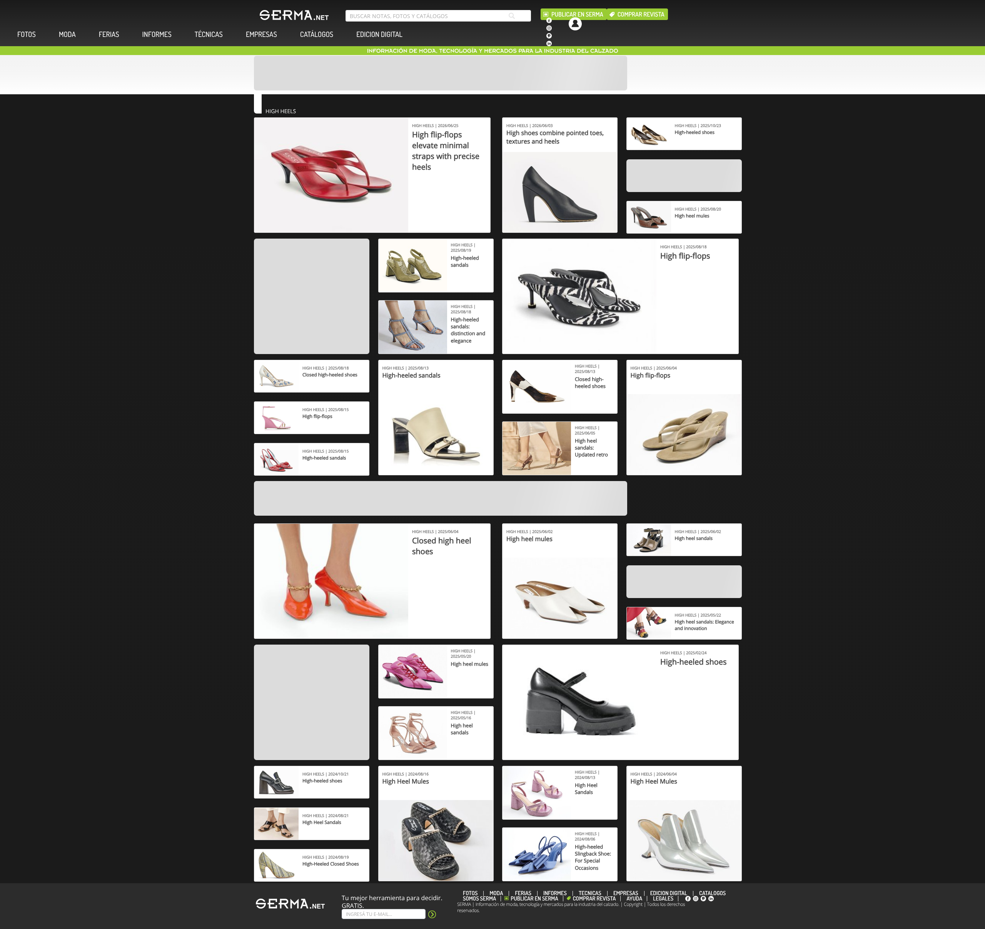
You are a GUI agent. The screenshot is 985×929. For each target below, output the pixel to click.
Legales (663, 898)
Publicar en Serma (577, 14)
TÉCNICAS (209, 34)
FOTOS (26, 34)
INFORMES (157, 34)
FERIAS (109, 34)
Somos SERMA (479, 898)
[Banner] (440, 73)
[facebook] (549, 20)
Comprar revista (641, 14)
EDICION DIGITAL (379, 34)
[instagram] (549, 28)
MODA (67, 34)
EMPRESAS (261, 34)
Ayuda (634, 898)
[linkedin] (549, 43)
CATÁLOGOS (316, 34)
